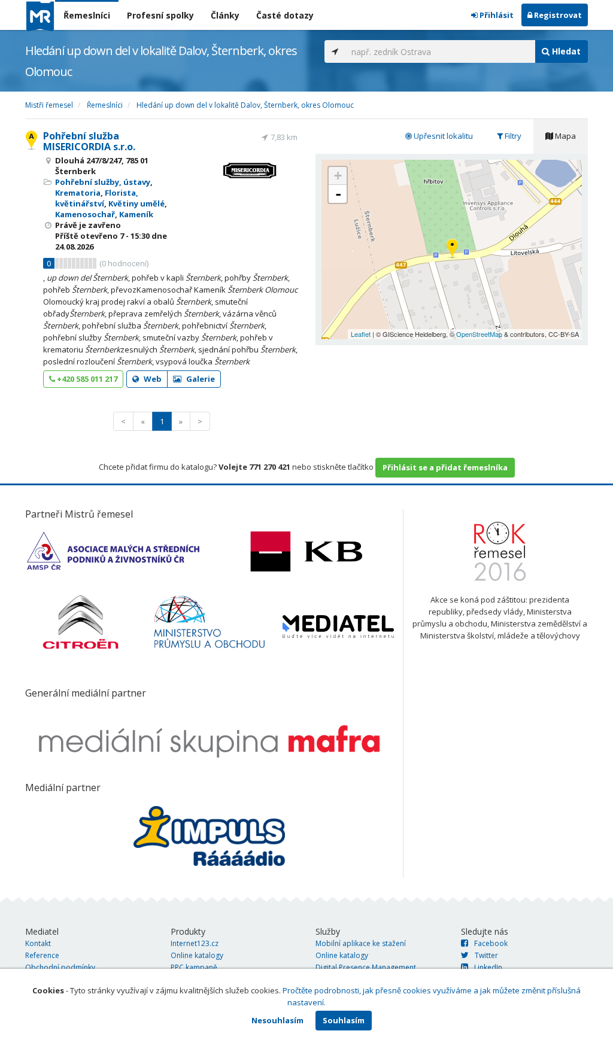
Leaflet (361, 334)
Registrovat (557, 15)
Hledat (565, 51)
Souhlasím (344, 1020)
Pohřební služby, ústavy (102, 182)
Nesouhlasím (277, 1020)
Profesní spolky (160, 15)
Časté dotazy (285, 15)
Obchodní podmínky (60, 967)
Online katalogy (197, 955)
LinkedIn (488, 967)
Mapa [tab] (564, 135)
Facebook (491, 943)
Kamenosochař (85, 214)
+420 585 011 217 (86, 378)
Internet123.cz (195, 943)
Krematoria (78, 192)
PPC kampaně (194, 967)
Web (152, 378)
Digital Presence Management (365, 967)
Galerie (199, 378)
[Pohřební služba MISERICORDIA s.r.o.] (452, 249)
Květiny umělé (136, 203)
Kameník (136, 214)
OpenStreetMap (479, 334)
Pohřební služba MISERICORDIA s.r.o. (89, 141)
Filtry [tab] (512, 135)
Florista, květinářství (96, 198)
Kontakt (38, 943)
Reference (42, 955)
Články (225, 15)
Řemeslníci (86, 15)
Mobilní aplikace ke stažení (360, 943)
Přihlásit (496, 15)
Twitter (486, 955)
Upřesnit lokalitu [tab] (442, 135)
